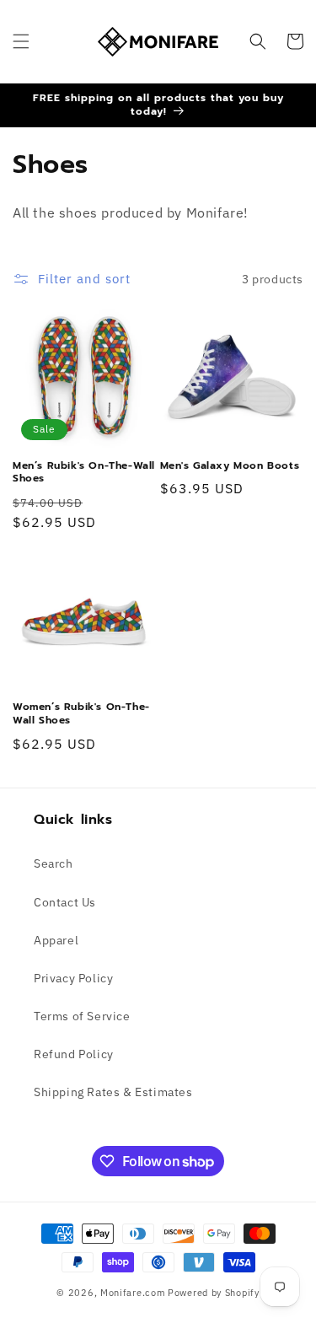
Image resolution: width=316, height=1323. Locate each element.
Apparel (56, 940)
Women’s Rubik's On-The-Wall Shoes (81, 714)
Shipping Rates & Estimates (113, 1092)
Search (53, 863)
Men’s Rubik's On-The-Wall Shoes (84, 473)
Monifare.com (132, 1293)
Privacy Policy (73, 978)
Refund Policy (74, 1054)
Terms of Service (82, 1016)
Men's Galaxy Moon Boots (230, 466)
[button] (21, 41)
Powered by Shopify (214, 1293)
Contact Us (65, 902)
